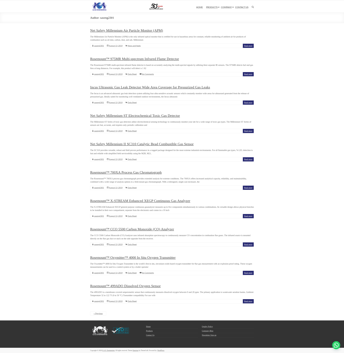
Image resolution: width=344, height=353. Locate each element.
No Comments (148, 74)
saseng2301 (99, 46)
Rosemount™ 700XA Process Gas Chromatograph (126, 172)
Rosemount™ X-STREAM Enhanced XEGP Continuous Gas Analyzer (140, 201)
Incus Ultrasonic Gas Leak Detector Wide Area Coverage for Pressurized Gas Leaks (150, 87)
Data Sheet (132, 74)
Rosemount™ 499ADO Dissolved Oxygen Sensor (125, 286)
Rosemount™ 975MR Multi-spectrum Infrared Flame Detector (134, 59)
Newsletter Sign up (209, 335)
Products (149, 331)
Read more (248, 46)
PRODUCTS (212, 7)
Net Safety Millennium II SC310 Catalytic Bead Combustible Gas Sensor (142, 144)
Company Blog (207, 331)
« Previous (98, 313)
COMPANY (226, 7)
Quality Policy (207, 327)
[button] (336, 345)
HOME (199, 7)
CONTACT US (241, 7)
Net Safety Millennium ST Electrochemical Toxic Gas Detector (135, 116)
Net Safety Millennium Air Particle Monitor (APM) (126, 30)
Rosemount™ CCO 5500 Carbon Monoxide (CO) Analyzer (132, 229)
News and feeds (134, 46)
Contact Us (150, 335)
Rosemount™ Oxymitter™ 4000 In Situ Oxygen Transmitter (133, 258)
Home (148, 327)
